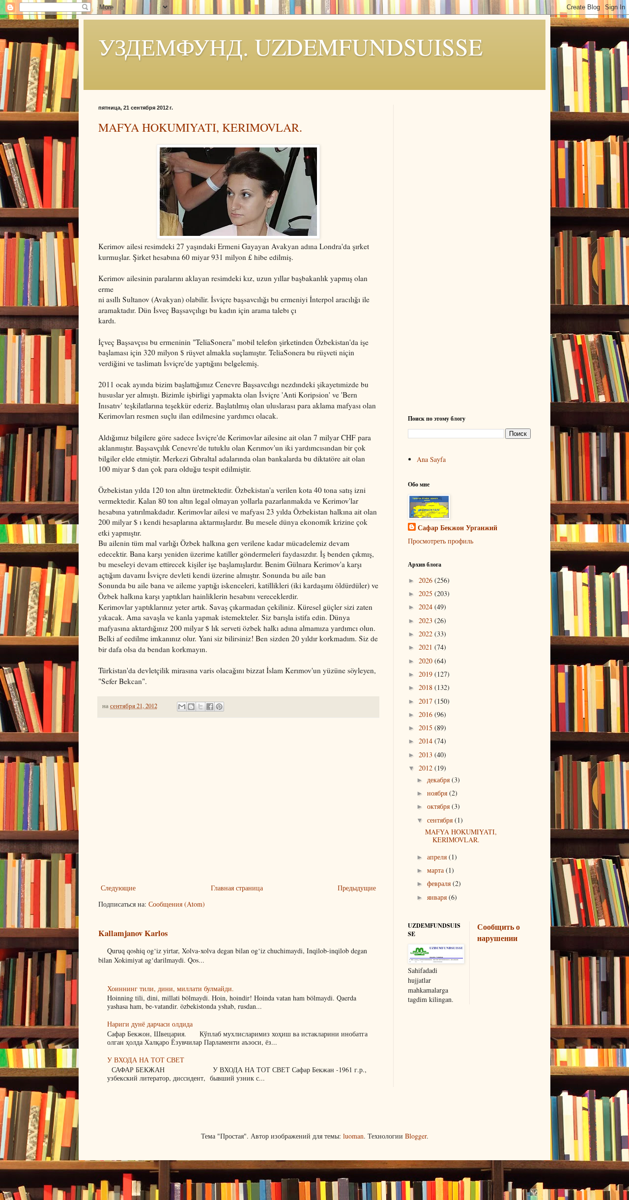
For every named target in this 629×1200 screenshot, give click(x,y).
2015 (426, 727)
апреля (438, 856)
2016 (426, 714)
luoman (353, 1136)
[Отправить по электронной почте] (182, 707)
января (438, 897)
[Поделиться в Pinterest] (219, 707)
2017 (426, 701)
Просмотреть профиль (440, 540)
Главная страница (237, 887)
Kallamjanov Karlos (133, 933)
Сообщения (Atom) (176, 904)
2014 (426, 740)
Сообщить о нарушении (498, 932)
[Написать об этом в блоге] (191, 707)
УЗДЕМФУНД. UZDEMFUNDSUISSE (290, 46)
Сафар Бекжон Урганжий (457, 528)
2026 (426, 580)
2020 (426, 660)
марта (436, 870)
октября (439, 806)
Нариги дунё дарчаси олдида (150, 1024)
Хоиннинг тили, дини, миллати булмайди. (170, 988)
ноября (438, 793)
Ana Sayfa (431, 459)
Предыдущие (357, 887)
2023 (426, 620)
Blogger (416, 1136)
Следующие (118, 887)
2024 (426, 606)
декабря (439, 779)
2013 (426, 754)
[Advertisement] (238, 800)
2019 (426, 674)
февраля (440, 883)
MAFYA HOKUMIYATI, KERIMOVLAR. (200, 127)
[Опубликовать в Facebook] (210, 707)
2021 (426, 647)
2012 (426, 767)
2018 (426, 687)
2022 (426, 633)
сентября (441, 820)
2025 (426, 593)
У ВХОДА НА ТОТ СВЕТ (145, 1059)
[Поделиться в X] (200, 707)
